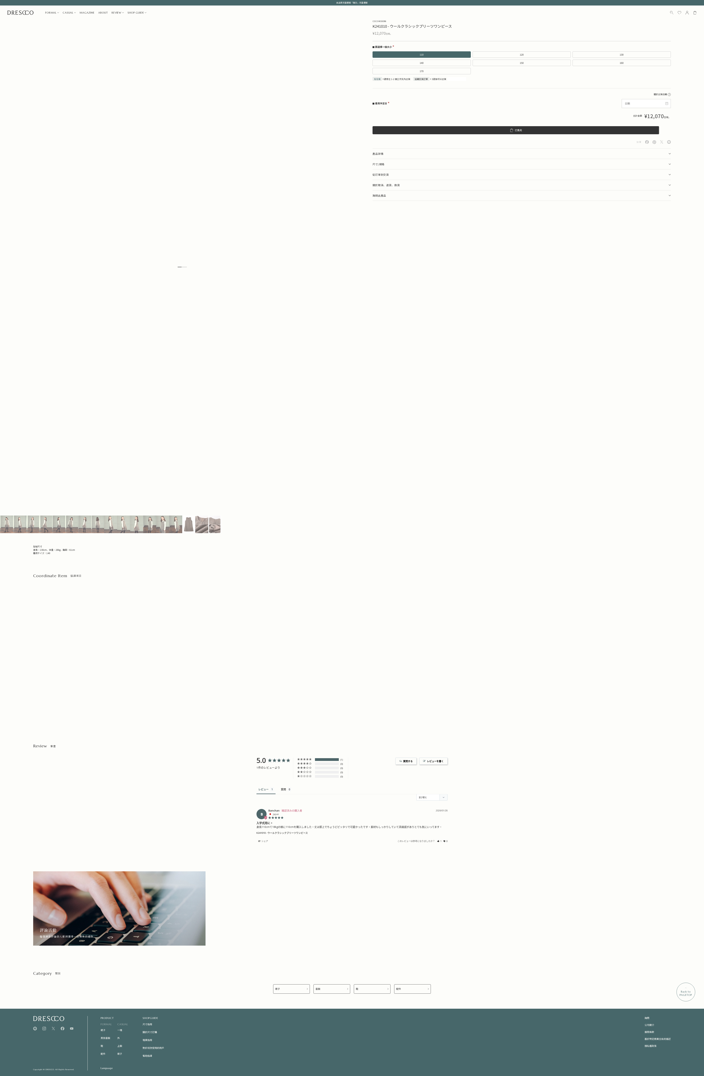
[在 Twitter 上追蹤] (53, 1029)
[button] (439, 841)
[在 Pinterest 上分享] (654, 142)
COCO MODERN (379, 21)
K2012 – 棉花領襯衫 (43, 702)
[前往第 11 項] (136, 524)
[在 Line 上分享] (669, 142)
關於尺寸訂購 (150, 1032)
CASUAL (68, 12)
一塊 (119, 1030)
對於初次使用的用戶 (153, 1048)
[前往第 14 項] (175, 524)
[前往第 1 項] (6, 524)
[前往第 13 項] (162, 524)
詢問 (647, 1018)
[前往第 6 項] (71, 524)
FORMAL (50, 12)
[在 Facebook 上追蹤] (62, 1029)
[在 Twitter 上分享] (661, 142)
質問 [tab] (283, 789)
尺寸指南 (147, 1024)
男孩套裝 (105, 1038)
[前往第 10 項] (123, 524)
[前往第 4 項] (45, 524)
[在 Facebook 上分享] (647, 142)
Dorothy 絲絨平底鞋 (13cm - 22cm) (216, 702)
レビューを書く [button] (435, 761)
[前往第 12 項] (149, 524)
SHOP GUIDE (136, 12)
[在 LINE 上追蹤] (35, 1029)
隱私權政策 (651, 1046)
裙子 (277, 989)
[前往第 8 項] (97, 524)
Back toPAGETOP (686, 993)
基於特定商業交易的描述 (658, 1039)
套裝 (318, 989)
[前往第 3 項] (32, 524)
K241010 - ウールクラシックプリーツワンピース (282, 832)
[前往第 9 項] (110, 524)
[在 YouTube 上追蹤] (72, 1028)
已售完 (518, 130)
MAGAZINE (87, 12)
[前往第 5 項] (58, 524)
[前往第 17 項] (214, 524)
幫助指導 (147, 1055)
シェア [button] (264, 841)
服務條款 (649, 1032)
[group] (119, 908)
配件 (398, 989)
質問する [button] (408, 761)
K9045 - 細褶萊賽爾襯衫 (128, 702)
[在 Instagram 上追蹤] (44, 1029)
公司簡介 (649, 1025)
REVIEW (116, 12)
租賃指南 (147, 1040)
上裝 (119, 1046)
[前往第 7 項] (84, 524)
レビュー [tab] (263, 789)
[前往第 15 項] (188, 524)
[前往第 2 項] (19, 524)
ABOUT (103, 12)
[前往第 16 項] (201, 524)
